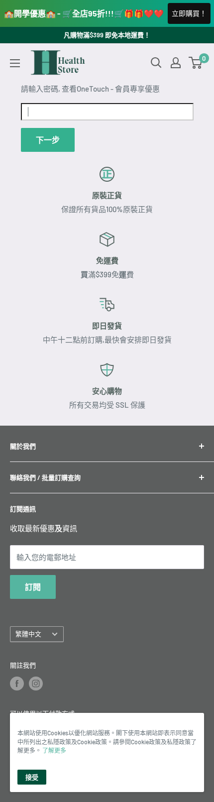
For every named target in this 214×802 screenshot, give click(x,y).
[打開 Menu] (15, 63)
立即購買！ (189, 13)
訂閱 (33, 586)
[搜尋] (156, 62)
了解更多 (54, 750)
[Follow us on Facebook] (17, 683)
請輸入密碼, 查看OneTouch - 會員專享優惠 (90, 88)
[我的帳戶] (176, 62)
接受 (31, 777)
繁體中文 (28, 634)
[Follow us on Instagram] (36, 683)
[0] (196, 63)
